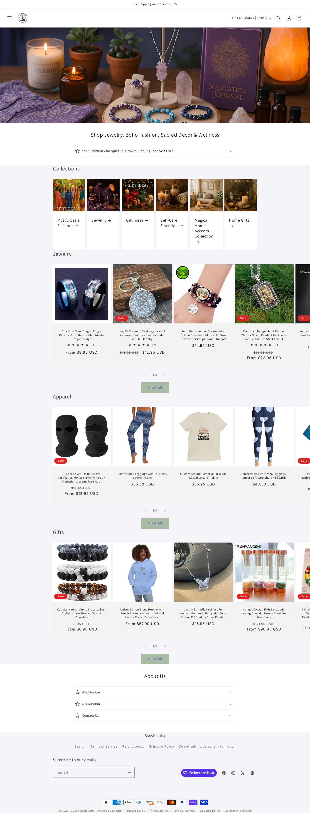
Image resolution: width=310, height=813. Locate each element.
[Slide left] (145, 375)
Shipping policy (210, 810)
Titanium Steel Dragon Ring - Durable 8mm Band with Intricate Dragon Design (81, 335)
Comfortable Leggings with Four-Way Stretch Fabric (142, 476)
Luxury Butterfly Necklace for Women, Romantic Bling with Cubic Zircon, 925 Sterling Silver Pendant (203, 613)
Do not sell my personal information (207, 746)
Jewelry (99, 220)
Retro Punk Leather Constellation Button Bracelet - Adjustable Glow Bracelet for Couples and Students (203, 335)
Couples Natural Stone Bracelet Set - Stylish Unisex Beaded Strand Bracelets (81, 613)
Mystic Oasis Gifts (82, 810)
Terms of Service (104, 746)
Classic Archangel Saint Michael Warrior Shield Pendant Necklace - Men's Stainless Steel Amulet (264, 335)
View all (155, 387)
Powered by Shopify (109, 810)
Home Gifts (239, 220)
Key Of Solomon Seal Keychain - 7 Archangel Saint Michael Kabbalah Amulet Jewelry (142, 335)
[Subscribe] (129, 772)
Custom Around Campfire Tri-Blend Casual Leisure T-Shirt (203, 476)
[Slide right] (165, 375)
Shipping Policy (161, 746)
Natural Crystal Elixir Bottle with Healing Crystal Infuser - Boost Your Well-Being (264, 613)
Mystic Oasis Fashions (68, 223)
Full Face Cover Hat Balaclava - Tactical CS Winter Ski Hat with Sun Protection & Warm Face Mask (81, 477)
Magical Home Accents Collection (204, 228)
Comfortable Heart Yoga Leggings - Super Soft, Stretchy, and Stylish (264, 476)
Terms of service (184, 810)
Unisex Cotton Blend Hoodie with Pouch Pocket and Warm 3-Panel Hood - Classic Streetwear (143, 613)
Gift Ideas (134, 220)
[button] (10, 18)
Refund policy (133, 746)
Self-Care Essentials (169, 223)
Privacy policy (159, 810)
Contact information (238, 810)
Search (80, 746)
